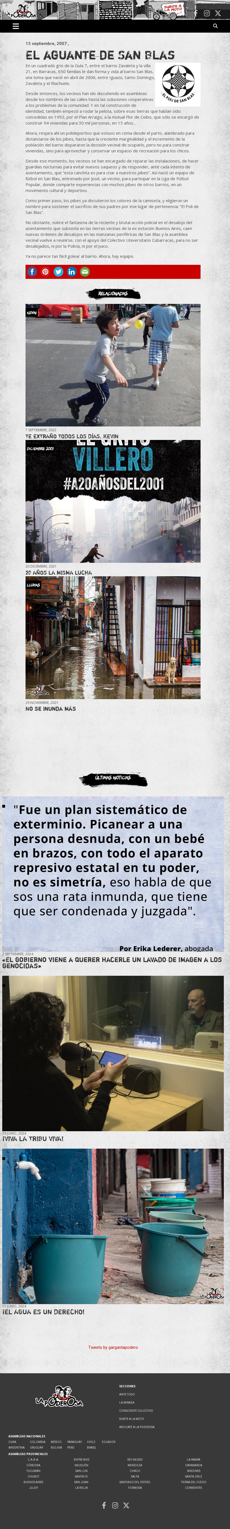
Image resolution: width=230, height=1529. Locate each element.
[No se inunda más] (113, 637)
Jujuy (33, 1487)
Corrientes (193, 1487)
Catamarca (193, 1465)
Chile (91, 1442)
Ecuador (108, 1442)
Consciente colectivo (136, 1410)
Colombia (37, 1442)
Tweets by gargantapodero (113, 1347)
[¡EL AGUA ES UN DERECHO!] (113, 1226)
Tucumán (33, 1470)
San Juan (81, 1482)
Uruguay (36, 1447)
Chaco (135, 1470)
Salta (135, 1476)
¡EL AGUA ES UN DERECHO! (43, 1312)
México (56, 1442)
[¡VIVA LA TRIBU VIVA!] (113, 1053)
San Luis (81, 1470)
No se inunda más (51, 708)
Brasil (91, 1447)
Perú (70, 1447)
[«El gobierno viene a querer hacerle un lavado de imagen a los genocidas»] (113, 874)
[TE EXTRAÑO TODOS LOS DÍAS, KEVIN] (113, 365)
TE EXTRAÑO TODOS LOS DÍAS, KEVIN (72, 436)
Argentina (16, 1447)
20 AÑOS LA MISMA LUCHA (59, 572)
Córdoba (33, 1465)
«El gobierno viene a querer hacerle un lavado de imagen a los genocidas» (112, 963)
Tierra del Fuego (193, 1482)
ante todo (127, 1394)
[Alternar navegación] (15, 26)
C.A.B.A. (33, 1459)
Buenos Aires (33, 1482)
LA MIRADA (126, 1402)
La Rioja (81, 1487)
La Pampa (193, 1459)
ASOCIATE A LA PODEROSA (137, 1427)
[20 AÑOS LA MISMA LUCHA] (113, 501)
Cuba (12, 1442)
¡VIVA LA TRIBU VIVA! (33, 1139)
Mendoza (135, 1465)
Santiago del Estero (134, 1482)
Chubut (33, 1476)
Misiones (193, 1470)
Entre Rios (81, 1459)
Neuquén (81, 1465)
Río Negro (135, 1459)
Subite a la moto (131, 1418)
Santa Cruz (193, 1476)
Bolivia (56, 1447)
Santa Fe (81, 1476)
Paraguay (74, 1442)
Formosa (135, 1487)
